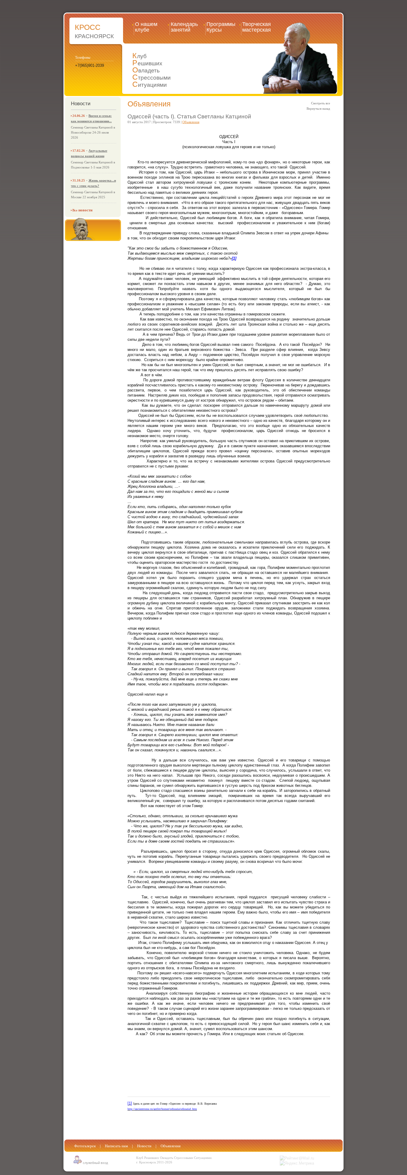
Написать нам (116, 1146)
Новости (144, 1146)
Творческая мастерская (256, 27)
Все (82, 210)
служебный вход (95, 1163)
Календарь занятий (184, 27)
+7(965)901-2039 (89, 65)
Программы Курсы (220, 27)
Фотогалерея (85, 1146)
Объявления (149, 104)
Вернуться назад (318, 108)
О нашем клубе (146, 27)
